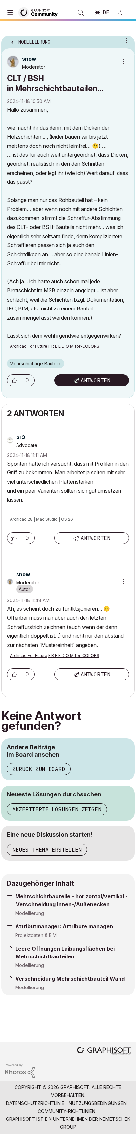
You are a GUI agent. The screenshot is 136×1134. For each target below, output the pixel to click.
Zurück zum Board (38, 769)
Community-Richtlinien (66, 1111)
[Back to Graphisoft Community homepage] (40, 12)
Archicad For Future (28, 346)
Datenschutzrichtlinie (35, 1103)
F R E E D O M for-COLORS (73, 346)
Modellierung (29, 913)
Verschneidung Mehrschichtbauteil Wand (70, 978)
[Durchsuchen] (11, 12)
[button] (13, 380)
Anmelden (122, 12)
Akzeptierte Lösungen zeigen (56, 809)
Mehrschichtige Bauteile (36, 363)
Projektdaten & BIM (36, 935)
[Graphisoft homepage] (104, 1051)
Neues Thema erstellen (47, 849)
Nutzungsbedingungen (98, 1103)
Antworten (95, 380)
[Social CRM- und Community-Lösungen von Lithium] (20, 1070)
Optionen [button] (125, 40)
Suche (80, 12)
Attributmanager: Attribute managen (64, 926)
